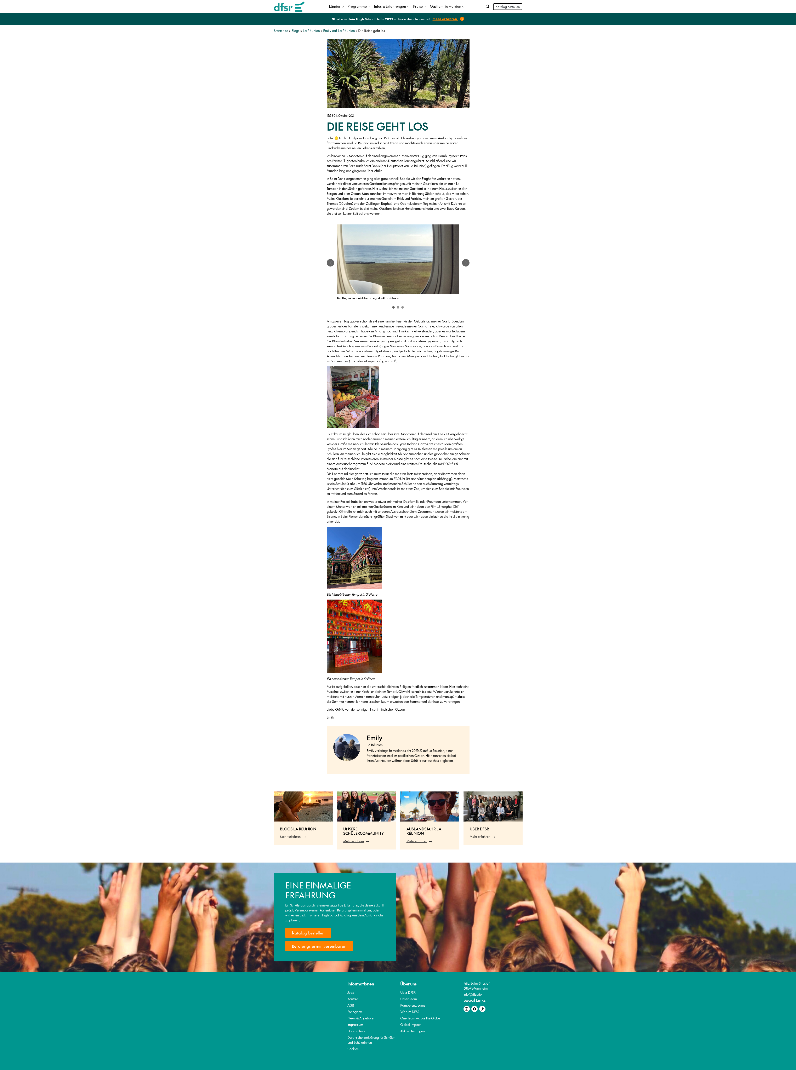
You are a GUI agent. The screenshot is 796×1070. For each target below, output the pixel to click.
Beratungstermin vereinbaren (319, 946)
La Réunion (311, 30)
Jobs (350, 992)
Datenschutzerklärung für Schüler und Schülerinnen (371, 1040)
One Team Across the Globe (420, 1018)
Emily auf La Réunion (339, 30)
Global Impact (410, 1024)
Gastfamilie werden (445, 6)
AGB (350, 1005)
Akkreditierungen (412, 1031)
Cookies (353, 1048)
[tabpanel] (398, 262)
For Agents (355, 1011)
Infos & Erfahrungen (390, 6)
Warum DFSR (410, 1011)
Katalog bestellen (508, 6)
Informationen (360, 984)
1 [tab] (393, 307)
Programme (357, 6)
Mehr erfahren (290, 836)
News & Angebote (360, 1018)
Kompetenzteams (412, 1005)
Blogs (295, 30)
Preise (418, 6)
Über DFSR (408, 992)
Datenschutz (356, 1031)
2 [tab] (398, 307)
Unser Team (408, 998)
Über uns (408, 984)
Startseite (281, 30)
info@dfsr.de (473, 994)
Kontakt (352, 998)
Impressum (355, 1024)
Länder (335, 6)
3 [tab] (402, 307)
